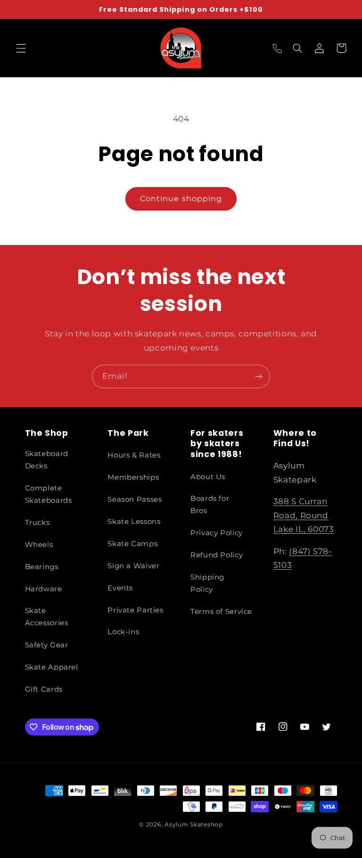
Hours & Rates (133, 455)
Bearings (41, 567)
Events (120, 588)
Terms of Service (221, 611)
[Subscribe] (259, 376)
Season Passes (134, 499)
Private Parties (135, 610)
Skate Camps (132, 543)
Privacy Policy (216, 533)
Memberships (133, 477)
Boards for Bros (209, 504)
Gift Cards (44, 689)
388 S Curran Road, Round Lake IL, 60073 (303, 515)
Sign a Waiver (133, 566)
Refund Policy (216, 555)
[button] (21, 48)
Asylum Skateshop (194, 824)
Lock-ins (123, 632)
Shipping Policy (207, 583)
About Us (207, 477)
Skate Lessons (133, 521)
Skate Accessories (46, 616)
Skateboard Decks (46, 459)
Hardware (43, 589)
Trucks (37, 522)
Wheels (39, 544)
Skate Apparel (51, 667)
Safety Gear (46, 645)
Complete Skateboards (48, 494)
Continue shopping (181, 198)
